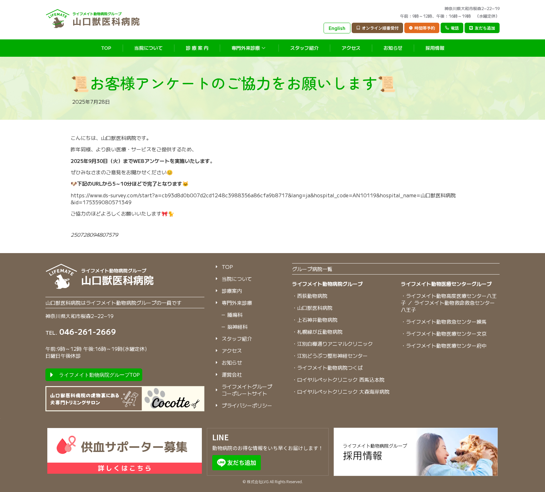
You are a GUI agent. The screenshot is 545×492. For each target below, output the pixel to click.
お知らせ (393, 47)
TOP (106, 47)
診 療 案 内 (197, 47)
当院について (148, 47)
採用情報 (434, 47)
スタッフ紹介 (304, 47)
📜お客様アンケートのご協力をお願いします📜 (233, 83)
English (337, 28)
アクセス (351, 47)
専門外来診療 (245, 47)
